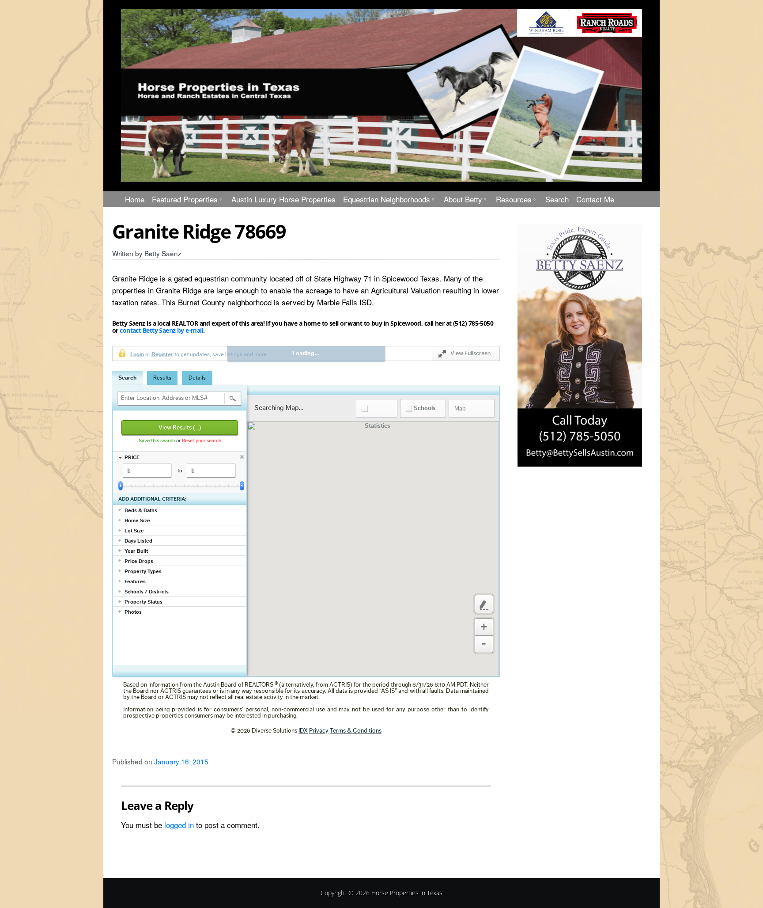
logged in (179, 824)
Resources (514, 199)
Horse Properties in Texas (406, 893)
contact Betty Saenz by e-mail (160, 330)
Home (134, 199)
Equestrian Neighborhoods (386, 199)
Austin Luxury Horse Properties (283, 199)
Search (557, 199)
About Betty (463, 199)
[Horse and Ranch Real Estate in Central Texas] (381, 95)
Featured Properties (185, 199)
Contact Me (595, 199)
